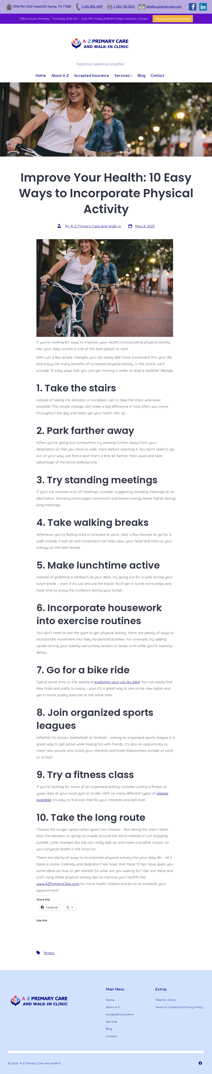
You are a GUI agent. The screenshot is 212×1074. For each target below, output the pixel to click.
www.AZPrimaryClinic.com (57, 883)
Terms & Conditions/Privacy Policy (179, 1007)
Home (41, 75)
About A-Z (60, 75)
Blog (141, 75)
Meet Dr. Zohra (165, 1000)
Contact (157, 75)
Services (122, 75)
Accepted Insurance (91, 75)
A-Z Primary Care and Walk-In (96, 226)
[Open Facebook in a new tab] (200, 1063)
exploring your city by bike (117, 682)
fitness (49, 952)
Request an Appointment (173, 18)
